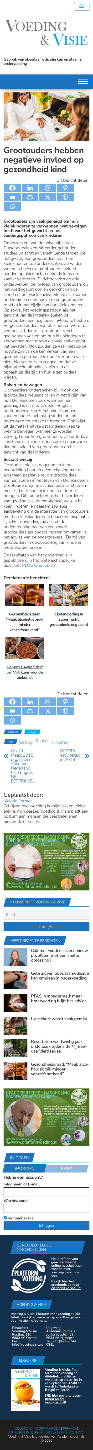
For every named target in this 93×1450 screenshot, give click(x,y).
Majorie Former (18, 801)
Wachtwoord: (16, 1201)
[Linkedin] (30, 188)
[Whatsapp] (12, 206)
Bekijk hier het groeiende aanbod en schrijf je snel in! (66, 1284)
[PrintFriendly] (30, 197)
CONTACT (77, 1432)
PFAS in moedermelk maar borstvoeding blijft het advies (59, 998)
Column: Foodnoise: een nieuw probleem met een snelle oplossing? (59, 955)
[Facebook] (12, 188)
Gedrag (26, 742)
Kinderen (60, 742)
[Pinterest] (65, 188)
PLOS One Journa (38, 565)
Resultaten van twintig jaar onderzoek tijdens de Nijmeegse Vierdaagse (59, 1046)
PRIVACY (69, 1428)
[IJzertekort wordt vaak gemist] (15, 1025)
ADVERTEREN (56, 1432)
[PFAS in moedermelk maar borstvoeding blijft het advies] (15, 1002)
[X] (47, 197)
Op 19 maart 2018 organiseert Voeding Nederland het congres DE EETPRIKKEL (23, 766)
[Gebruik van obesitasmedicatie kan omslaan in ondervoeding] (15, 980)
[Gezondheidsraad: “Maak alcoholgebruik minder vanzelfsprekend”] (15, 1071)
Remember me (20, 1218)
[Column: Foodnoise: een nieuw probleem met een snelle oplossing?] (15, 957)
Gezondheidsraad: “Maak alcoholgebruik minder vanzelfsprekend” (60, 1069)
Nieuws (32, 732)
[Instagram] (47, 188)
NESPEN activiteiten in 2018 (70, 755)
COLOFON (23, 1428)
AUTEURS (15, 1432)
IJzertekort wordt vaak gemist (59, 1019)
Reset (66, 1168)
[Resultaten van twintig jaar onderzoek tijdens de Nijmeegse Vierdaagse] (15, 1048)
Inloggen (24, 1168)
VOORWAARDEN (47, 1428)
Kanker (42, 740)
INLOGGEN (34, 1432)
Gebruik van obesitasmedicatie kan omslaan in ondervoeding (60, 975)
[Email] (12, 197)
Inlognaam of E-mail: (22, 1184)
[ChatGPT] (65, 197)
